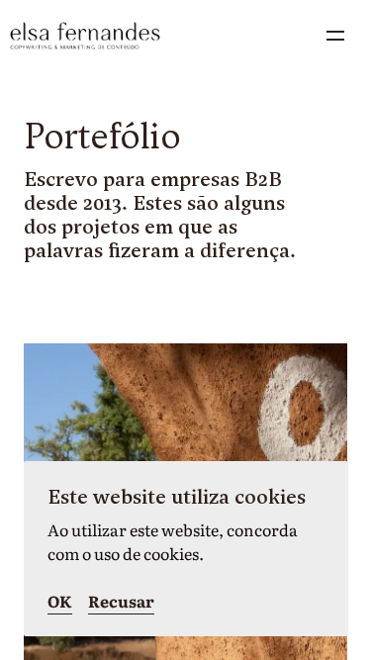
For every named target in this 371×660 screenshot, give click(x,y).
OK (59, 601)
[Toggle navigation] (335, 35)
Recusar (121, 601)
